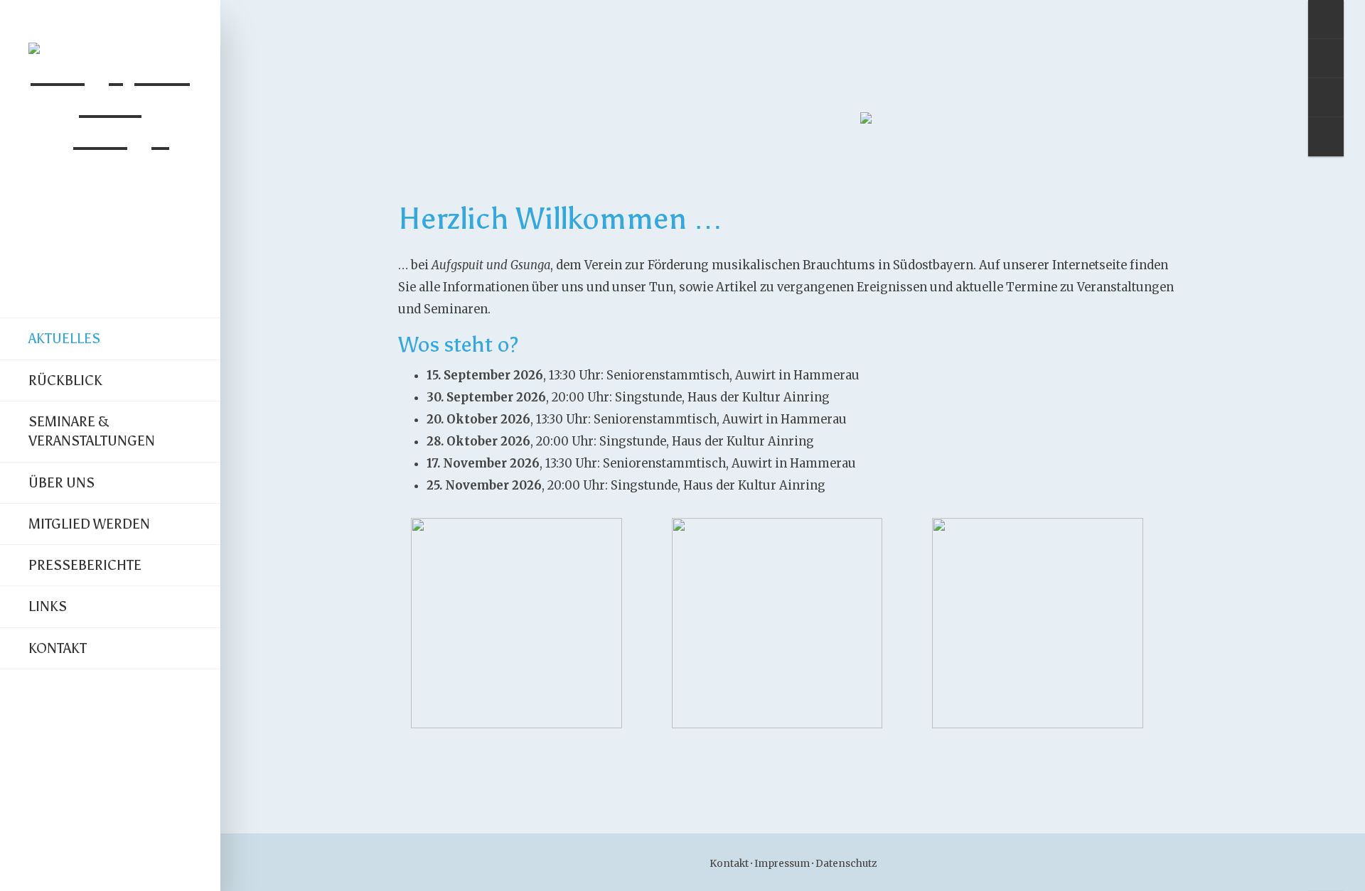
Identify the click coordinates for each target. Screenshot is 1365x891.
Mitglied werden (89, 523)
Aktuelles (64, 338)
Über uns (61, 482)
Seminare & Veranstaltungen (91, 431)
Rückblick (65, 380)
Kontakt (57, 648)
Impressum (782, 864)
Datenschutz (846, 864)
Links (47, 606)
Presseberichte (84, 564)
